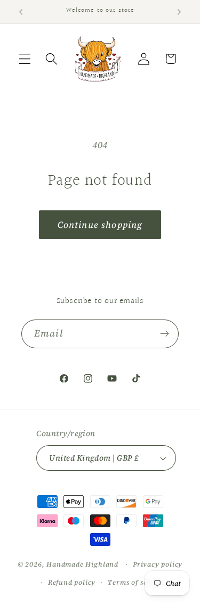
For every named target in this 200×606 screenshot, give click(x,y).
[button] (24, 58)
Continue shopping (100, 224)
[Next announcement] (179, 11)
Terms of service (136, 582)
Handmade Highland (82, 564)
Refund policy (71, 582)
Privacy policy (157, 564)
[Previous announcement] (21, 11)
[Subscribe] (164, 334)
